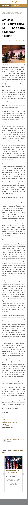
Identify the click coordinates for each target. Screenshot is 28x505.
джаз (3, 419)
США (7, 425)
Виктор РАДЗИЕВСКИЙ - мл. (9, 422)
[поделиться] (16, 40)
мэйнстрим (5, 429)
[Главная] (13, 2)
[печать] (19, 40)
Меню (15, 5)
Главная (3, 12)
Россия (4, 425)
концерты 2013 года (17, 12)
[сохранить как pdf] (23, 40)
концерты (8, 12)
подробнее (9, 489)
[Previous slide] (4, 474)
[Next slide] (23, 474)
